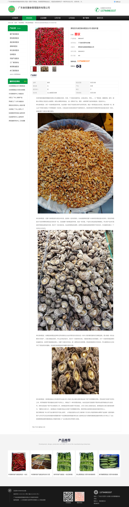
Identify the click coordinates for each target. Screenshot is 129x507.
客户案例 (86, 18)
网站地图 (42, 500)
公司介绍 (57, 18)
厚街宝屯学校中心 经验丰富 (17, 105)
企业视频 (43, 18)
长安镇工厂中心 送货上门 (16, 109)
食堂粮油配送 (14, 66)
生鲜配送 (13, 54)
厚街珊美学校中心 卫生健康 (17, 121)
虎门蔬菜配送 (14, 70)
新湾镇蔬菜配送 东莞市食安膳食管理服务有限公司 (82, 474)
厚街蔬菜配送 (14, 38)
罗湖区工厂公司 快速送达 (16, 101)
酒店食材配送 (14, 42)
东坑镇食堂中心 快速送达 (16, 93)
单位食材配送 (29, 22)
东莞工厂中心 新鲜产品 (15, 97)
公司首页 (15, 18)
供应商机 (29, 18)
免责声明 (30, 500)
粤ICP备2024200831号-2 (32, 494)
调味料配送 (13, 46)
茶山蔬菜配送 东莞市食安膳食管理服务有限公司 (58, 474)
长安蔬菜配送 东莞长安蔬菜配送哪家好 (18, 90)
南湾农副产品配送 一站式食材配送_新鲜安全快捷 (36, 474)
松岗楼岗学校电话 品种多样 (17, 113)
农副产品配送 (14, 58)
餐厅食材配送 (14, 34)
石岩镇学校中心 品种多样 (16, 117)
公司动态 (72, 18)
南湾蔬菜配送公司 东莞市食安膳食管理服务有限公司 (105, 474)
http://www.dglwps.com (38, 427)
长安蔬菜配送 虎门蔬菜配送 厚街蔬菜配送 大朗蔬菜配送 (18, 86)
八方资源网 (23, 500)
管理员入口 (36, 500)
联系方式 (100, 18)
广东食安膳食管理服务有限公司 (22, 497)
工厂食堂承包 (14, 62)
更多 (25, 81)
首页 (15, 22)
